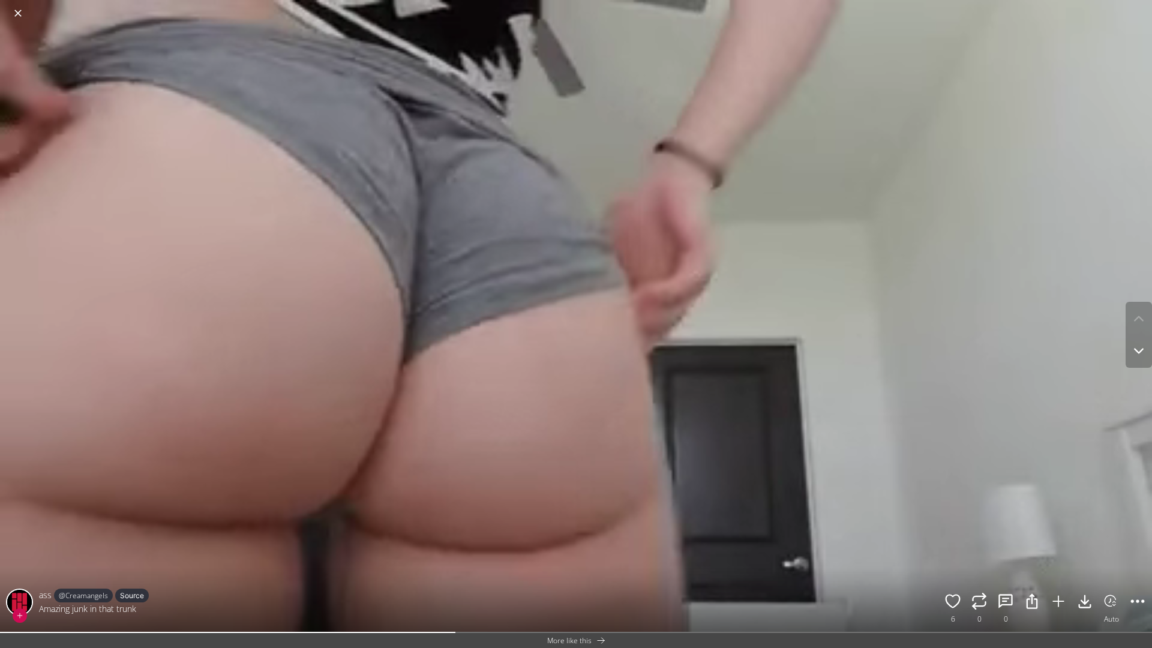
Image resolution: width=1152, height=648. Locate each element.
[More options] (1137, 603)
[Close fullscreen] (18, 13)
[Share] (1032, 603)
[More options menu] (1140, 7)
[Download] (1084, 603)
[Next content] (1139, 351)
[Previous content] (1139, 318)
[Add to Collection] (1058, 603)
